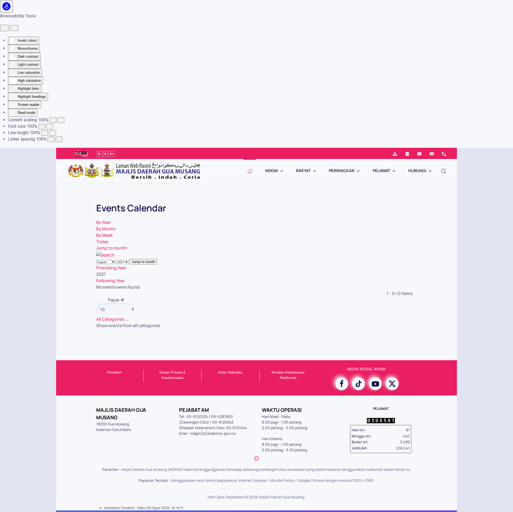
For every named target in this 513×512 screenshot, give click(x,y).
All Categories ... (112, 319)
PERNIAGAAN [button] (342, 170)
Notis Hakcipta (230, 372)
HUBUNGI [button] (417, 170)
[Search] (105, 254)
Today (102, 242)
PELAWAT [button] (381, 170)
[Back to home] (133, 171)
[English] (78, 153)
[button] (443, 171)
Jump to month (111, 248)
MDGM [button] (271, 170)
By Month (106, 229)
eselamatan (174, 377)
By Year (103, 222)
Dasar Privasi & (172, 372)
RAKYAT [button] (303, 170)
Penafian (114, 372)
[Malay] (85, 153)
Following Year (110, 281)
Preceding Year (111, 268)
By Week (104, 235)
